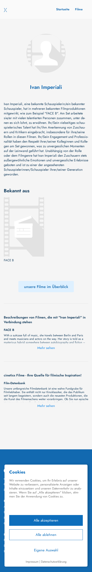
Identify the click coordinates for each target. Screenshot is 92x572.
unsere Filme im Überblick (46, 286)
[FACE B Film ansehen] (24, 227)
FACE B (9, 260)
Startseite (62, 9)
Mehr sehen (46, 347)
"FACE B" (51, 113)
